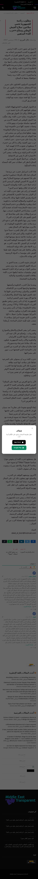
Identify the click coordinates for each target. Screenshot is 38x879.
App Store (17, 442)
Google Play (18, 448)
